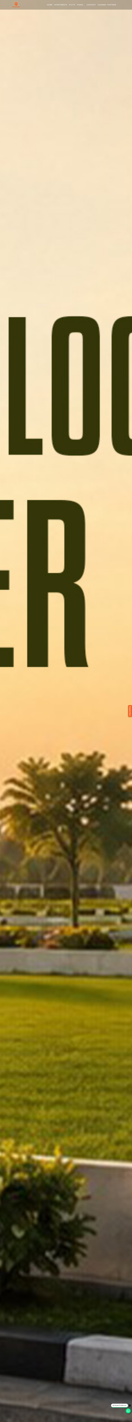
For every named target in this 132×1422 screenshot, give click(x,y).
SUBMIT (66, 706)
